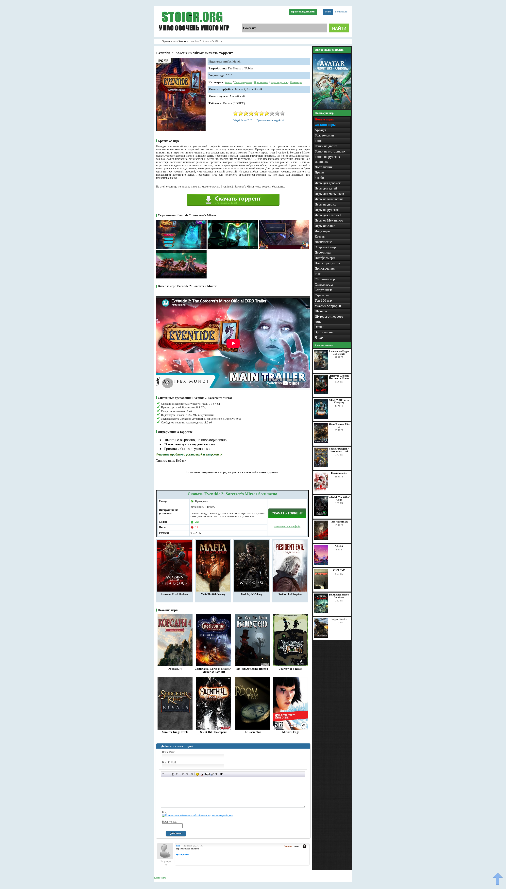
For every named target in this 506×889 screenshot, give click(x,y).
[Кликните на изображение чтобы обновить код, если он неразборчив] (197, 815)
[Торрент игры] (193, 36)
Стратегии (322, 295)
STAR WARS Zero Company (339, 401)
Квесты (228, 82)
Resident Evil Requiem (290, 594)
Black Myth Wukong (251, 594)
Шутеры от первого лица (329, 319)
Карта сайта (160, 877)
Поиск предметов (243, 82)
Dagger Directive (339, 619)
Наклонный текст (168, 774)
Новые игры (296, 82)
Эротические (324, 332)
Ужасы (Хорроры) (328, 306)
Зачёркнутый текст (177, 774)
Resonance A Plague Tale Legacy (339, 352)
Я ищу (319, 337)
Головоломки (324, 135)
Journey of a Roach (290, 668)
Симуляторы (324, 284)
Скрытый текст (207, 774)
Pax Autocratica (339, 473)
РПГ (318, 274)
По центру (187, 774)
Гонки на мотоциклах (330, 151)
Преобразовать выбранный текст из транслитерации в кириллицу (216, 774)
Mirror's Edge (290, 732)
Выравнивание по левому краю (182, 774)
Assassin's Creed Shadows (174, 594)
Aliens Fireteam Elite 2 (339, 425)
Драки (319, 172)
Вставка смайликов (197, 774)
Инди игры (322, 231)
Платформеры (325, 258)
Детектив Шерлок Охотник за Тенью (339, 377)
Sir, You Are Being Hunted (252, 668)
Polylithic (339, 546)
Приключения (261, 82)
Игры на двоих (325, 204)
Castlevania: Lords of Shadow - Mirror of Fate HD (213, 670)
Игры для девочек (328, 183)
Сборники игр (325, 279)
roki (178, 845)
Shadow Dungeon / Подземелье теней (339, 450)
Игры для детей (326, 188)
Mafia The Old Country (213, 594)
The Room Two (252, 732)
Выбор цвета (202, 774)
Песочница (323, 252)
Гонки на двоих (326, 146)
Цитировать (182, 854)
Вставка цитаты (212, 774)
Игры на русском (279, 82)
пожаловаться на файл (287, 526)
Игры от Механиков (329, 220)
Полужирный (163, 774)
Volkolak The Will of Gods (339, 498)
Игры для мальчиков (329, 194)
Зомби (319, 178)
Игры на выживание (329, 199)
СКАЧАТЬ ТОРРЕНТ (287, 513)
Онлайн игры (325, 125)
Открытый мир (325, 247)
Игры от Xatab (325, 226)
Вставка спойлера (221, 774)
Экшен (319, 327)
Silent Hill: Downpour (213, 732)
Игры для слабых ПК (330, 215)
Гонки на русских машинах (327, 159)
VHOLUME (339, 570)
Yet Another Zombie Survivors (339, 595)
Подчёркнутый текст (172, 774)
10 (282, 113)
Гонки (319, 141)
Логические (323, 242)
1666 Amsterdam (339, 521)
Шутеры (321, 311)
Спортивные (323, 290)
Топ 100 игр (323, 300)
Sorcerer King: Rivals (175, 732)
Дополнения (323, 167)
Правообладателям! (303, 11)
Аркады (320, 130)
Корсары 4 (175, 668)
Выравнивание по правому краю (192, 774)
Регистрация (341, 11)
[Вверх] (497, 878)
